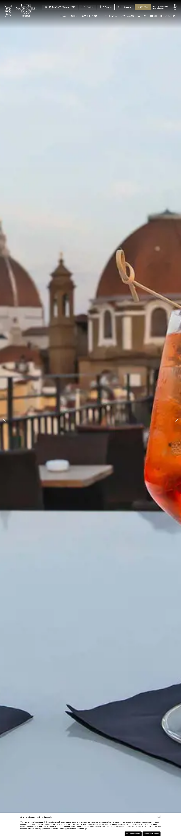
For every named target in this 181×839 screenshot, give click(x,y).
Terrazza (111, 15)
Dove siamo (127, 15)
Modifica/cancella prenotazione (160, 7)
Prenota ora (167, 15)
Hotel (73, 15)
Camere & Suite (91, 15)
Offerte (152, 15)
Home (63, 15)
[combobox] (90, 7)
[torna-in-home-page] (20, 11)
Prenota (143, 7)
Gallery (141, 15)
